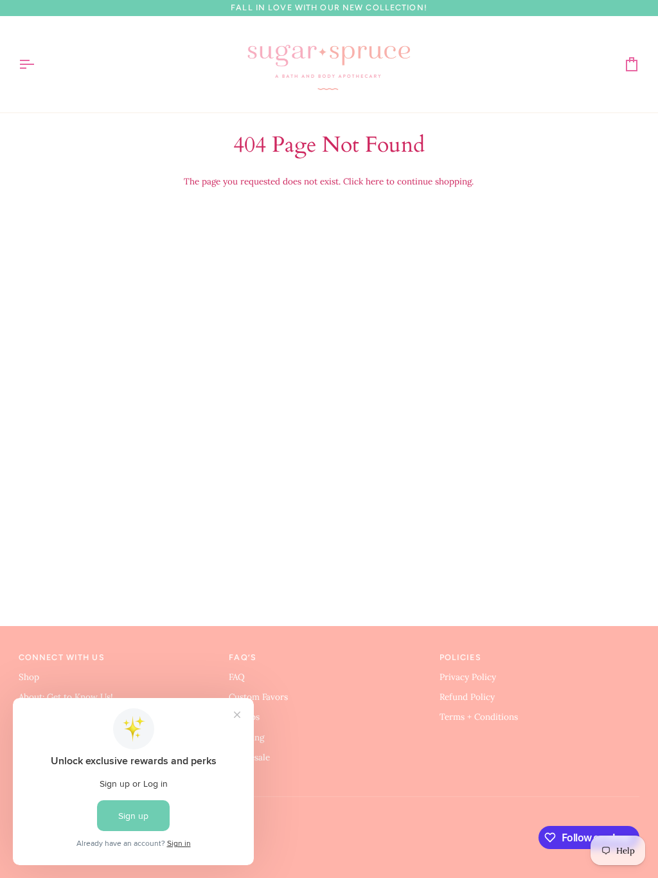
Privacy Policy (468, 677)
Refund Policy (467, 697)
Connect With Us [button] (62, 657)
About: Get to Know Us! (66, 697)
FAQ (237, 677)
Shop (29, 677)
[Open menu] (38, 64)
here (375, 181)
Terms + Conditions (479, 716)
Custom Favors (258, 697)
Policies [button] (460, 657)
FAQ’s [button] (242, 657)
